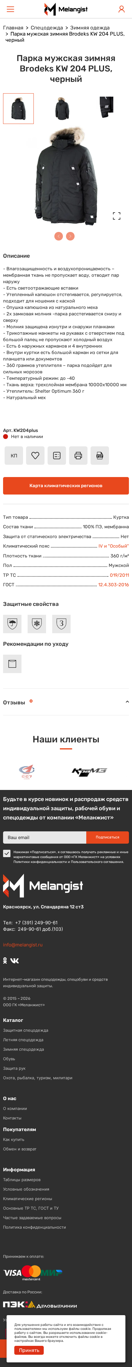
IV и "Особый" (114, 546)
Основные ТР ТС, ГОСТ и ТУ (31, 1208)
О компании (15, 1108)
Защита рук (14, 1068)
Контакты (12, 1117)
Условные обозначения (26, 1189)
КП (14, 456)
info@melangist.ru (23, 945)
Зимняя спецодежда (23, 1049)
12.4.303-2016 (113, 584)
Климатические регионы (27, 1198)
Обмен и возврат (20, 1148)
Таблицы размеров (22, 1179)
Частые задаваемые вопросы (32, 1217)
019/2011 (119, 575)
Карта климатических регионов (66, 485)
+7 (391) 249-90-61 (36, 923)
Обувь (9, 1058)
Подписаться (107, 837)
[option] (25, 771)
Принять (29, 1350)
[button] (58, 236)
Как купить (13, 1139)
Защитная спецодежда (25, 1030)
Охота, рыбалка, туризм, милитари (37, 1077)
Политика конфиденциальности (34, 1227)
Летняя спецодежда (23, 1039)
